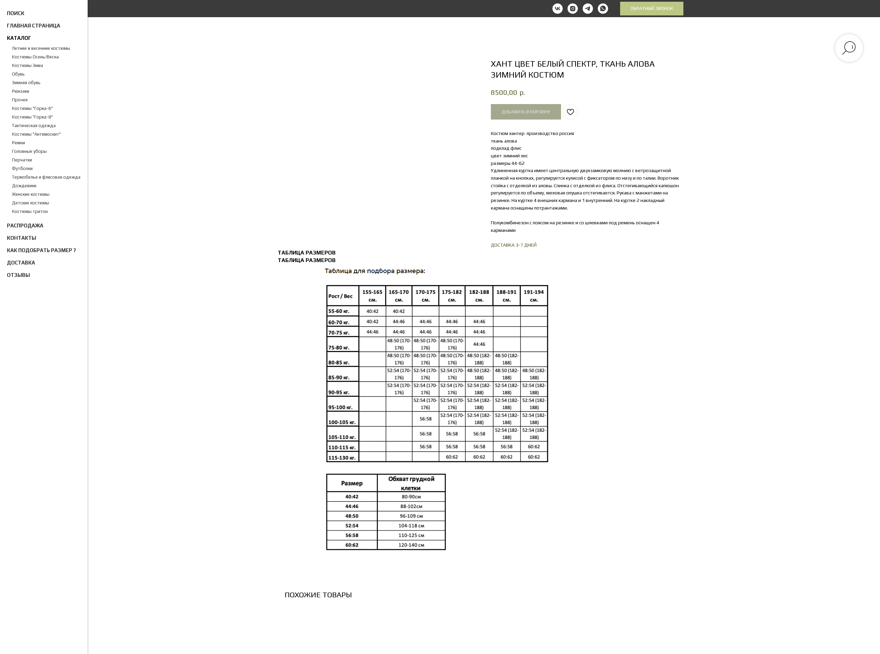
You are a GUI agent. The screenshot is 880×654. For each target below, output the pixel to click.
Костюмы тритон (30, 211)
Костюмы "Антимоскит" (36, 134)
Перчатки (22, 159)
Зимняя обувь (26, 82)
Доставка (21, 263)
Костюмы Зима (27, 65)
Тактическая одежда (34, 125)
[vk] (557, 8)
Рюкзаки (20, 91)
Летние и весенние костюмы (41, 48)
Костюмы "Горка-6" (32, 108)
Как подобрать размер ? (41, 250)
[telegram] (588, 8)
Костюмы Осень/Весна (35, 56)
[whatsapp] (603, 8)
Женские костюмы (31, 194)
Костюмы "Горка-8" (32, 117)
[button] (651, 8)
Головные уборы (29, 151)
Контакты (21, 238)
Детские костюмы (30, 202)
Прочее (20, 99)
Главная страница (33, 26)
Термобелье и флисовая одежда (46, 177)
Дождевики (24, 185)
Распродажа (25, 225)
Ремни (18, 142)
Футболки (22, 168)
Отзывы (18, 275)
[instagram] (573, 8)
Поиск (15, 13)
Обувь (18, 74)
